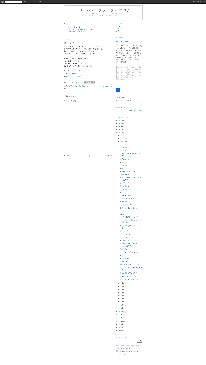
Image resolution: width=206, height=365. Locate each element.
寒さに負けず (124, 186)
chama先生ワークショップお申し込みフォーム (130, 179)
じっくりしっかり (126, 234)
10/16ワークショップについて (130, 276)
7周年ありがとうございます (129, 264)
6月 (122, 292)
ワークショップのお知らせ (129, 252)
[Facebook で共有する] (92, 82)
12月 (122, 135)
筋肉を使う (124, 202)
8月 (122, 286)
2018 (120, 126)
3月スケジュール (74, 27)
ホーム (88, 155)
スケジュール (120, 29)
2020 (120, 120)
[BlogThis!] (87, 82)
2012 (120, 321)
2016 (120, 133)
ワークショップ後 (126, 205)
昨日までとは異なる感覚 (128, 273)
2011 (120, 324)
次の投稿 (67, 155)
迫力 (121, 144)
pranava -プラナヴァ (123, 26)
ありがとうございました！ (129, 208)
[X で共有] (90, 82)
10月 (122, 142)
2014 (120, 315)
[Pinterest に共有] (94, 82)
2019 (120, 123)
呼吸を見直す (124, 174)
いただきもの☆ (125, 147)
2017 (120, 129)
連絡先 (118, 31)
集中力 (122, 168)
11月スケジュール (126, 159)
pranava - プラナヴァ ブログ (103, 10)
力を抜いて (124, 162)
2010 (120, 327)
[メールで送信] (85, 82)
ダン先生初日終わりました (129, 217)
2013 (120, 318)
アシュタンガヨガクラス (76, 85)
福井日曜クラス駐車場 (76, 31)
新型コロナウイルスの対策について (80, 29)
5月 (122, 295)
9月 (122, 283)
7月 (122, 289)
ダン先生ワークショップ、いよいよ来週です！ (131, 244)
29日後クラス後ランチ (128, 171)
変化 (121, 192)
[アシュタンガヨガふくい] (118, 91)
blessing (122, 214)
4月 (122, 298)
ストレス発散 (124, 237)
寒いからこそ (124, 240)
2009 (120, 330)
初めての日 (124, 249)
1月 (122, 308)
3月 (122, 302)
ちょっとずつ (124, 231)
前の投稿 (109, 155)
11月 (122, 138)
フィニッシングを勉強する (129, 279)
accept (122, 211)
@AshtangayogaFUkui (123, 101)
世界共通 (123, 150)
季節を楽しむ (124, 261)
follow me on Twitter (135, 111)
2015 (120, 312)
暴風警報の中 (124, 258)
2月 (122, 305)
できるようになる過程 (127, 198)
